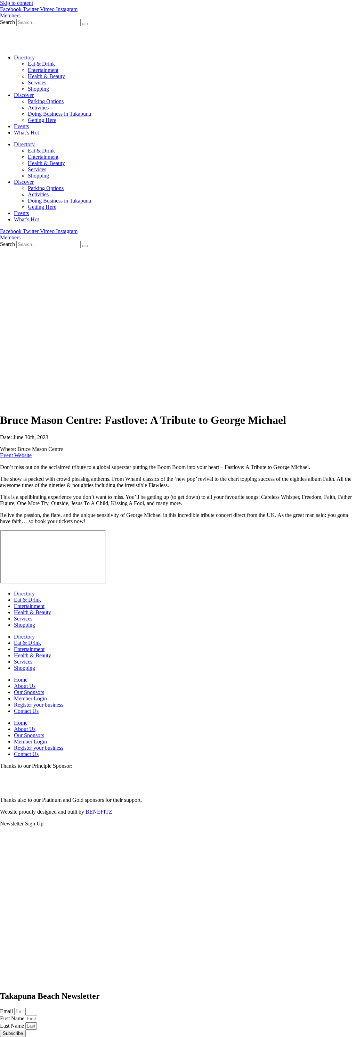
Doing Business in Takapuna (59, 114)
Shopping (38, 89)
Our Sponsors (29, 692)
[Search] (85, 24)
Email (7, 1011)
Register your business (38, 705)
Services (37, 82)
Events (21, 126)
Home (20, 680)
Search (7, 22)
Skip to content (16, 3)
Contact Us (26, 711)
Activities (38, 107)
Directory (24, 57)
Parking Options (46, 101)
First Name (13, 1018)
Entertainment (43, 70)
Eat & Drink (41, 64)
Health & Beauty (46, 76)
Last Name (12, 1026)
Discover (24, 95)
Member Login (30, 698)
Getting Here (42, 120)
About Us (24, 686)
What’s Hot (26, 132)
